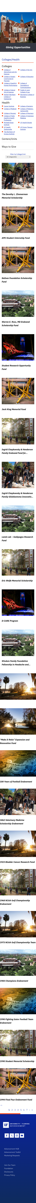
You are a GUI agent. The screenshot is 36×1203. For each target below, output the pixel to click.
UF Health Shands (26, 122)
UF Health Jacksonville (8, 128)
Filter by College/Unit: (18, 154)
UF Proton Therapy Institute (26, 128)
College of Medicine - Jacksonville (27, 110)
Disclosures (8, 1172)
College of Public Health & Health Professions (9, 118)
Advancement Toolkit (12, 1152)
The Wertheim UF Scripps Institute (9, 133)
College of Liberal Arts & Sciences (9, 91)
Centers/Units (9, 138)
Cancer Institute (9, 106)
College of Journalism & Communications (25, 85)
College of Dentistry (26, 106)
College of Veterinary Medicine (27, 117)
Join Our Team (9, 1165)
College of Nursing (10, 113)
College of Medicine (10, 109)
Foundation (8, 1168)
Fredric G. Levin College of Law (25, 91)
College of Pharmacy (27, 113)
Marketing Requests (12, 1155)
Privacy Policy (9, 1175)
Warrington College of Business (27, 96)
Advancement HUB (11, 1149)
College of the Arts (26, 70)
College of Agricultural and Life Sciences (10, 72)
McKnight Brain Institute (9, 124)
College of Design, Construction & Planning (9, 79)
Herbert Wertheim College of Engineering (9, 97)
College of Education (26, 76)
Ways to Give (9, 146)
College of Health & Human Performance (10, 84)
